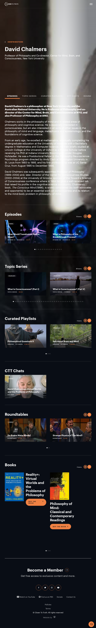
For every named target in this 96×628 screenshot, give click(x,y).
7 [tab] (46, 249)
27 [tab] (62, 301)
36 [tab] (78, 301)
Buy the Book (32, 502)
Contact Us (70, 597)
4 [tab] (40, 249)
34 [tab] (75, 301)
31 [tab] (69, 301)
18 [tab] (45, 301)
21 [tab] (50, 301)
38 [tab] (82, 301)
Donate (60, 597)
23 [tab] (54, 301)
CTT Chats (73, 96)
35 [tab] (77, 301)
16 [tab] (41, 301)
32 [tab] (71, 301)
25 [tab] (58, 301)
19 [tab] (47, 301)
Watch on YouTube (27, 597)
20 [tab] (48, 301)
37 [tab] (80, 301)
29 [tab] (65, 301)
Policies (48, 604)
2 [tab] (36, 249)
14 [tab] (59, 249)
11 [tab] (53, 249)
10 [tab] (51, 249)
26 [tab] (60, 301)
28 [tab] (63, 301)
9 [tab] (49, 249)
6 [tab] (44, 249)
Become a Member (45, 570)
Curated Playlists (52, 96)
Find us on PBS (47, 597)
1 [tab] (34, 249)
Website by (52, 616)
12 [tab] (55, 249)
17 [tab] (43, 301)
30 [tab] (67, 301)
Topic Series (29, 96)
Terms (48, 608)
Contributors (15, 42)
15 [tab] (61, 249)
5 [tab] (42, 249)
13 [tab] (57, 249)
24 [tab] (56, 301)
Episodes (12, 96)
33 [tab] (73, 301)
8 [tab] (26, 301)
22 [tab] (52, 301)
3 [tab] (38, 249)
